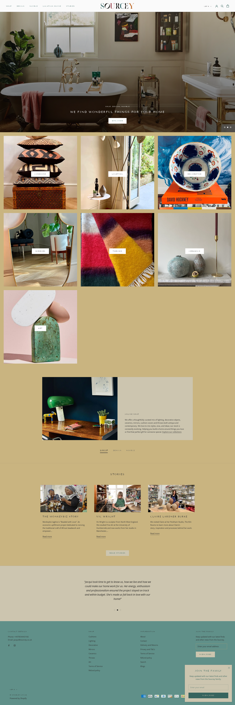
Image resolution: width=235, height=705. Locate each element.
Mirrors (92, 649)
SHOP (9, 6)
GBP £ (206, 6)
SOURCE (34, 6)
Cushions (92, 636)
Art (90, 662)
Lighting (92, 641)
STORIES (70, 6)
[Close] (229, 668)
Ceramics (92, 653)
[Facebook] (9, 645)
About (142, 636)
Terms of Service (96, 666)
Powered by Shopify (18, 698)
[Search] (222, 6)
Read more (47, 536)
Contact (143, 641)
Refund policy (94, 670)
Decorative (93, 645)
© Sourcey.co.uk (18, 695)
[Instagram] (15, 645)
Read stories (117, 553)
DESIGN (20, 6)
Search (143, 662)
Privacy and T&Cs (147, 649)
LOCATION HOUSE (52, 6)
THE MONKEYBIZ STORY (61, 516)
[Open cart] (228, 6)
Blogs (142, 666)
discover (117, 121)
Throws (92, 658)
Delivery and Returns (149, 645)
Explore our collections (172, 432)
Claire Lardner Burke (169, 516)
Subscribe (208, 695)
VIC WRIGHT (106, 516)
